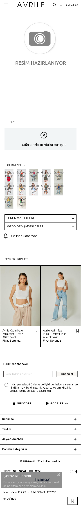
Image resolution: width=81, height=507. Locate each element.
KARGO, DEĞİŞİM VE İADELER (25, 226)
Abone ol (67, 374)
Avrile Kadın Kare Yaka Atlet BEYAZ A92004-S (12, 334)
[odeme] (21, 471)
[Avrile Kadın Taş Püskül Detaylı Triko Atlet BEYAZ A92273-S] (61, 296)
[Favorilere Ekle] (72, 501)
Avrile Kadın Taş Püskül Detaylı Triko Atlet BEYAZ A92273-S (54, 334)
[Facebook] (76, 471)
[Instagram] (71, 471)
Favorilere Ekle (37, 331)
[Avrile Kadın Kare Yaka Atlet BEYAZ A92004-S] (20, 296)
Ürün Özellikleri (21, 218)
